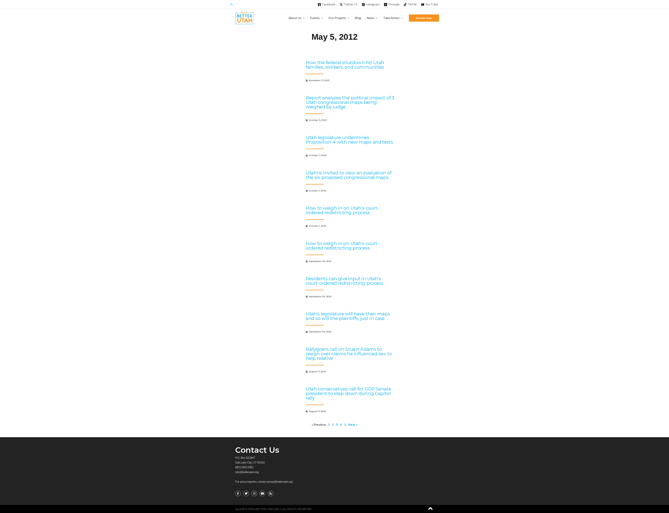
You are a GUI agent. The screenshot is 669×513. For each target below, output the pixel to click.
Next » (352, 424)
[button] (231, 4)
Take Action (391, 18)
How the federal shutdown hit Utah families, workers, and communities (345, 65)
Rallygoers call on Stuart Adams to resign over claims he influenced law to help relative (349, 353)
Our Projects (337, 18)
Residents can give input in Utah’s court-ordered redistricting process (344, 281)
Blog (358, 18)
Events (314, 18)
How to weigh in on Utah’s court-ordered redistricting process (342, 210)
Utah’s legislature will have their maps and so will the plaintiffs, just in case (348, 316)
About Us (295, 18)
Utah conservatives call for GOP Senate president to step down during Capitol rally (348, 393)
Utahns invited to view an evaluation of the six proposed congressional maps (348, 175)
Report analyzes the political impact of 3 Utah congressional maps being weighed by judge (350, 102)
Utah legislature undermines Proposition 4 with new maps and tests (349, 140)
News (370, 18)
